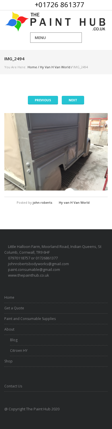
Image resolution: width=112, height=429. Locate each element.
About (9, 329)
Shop (8, 361)
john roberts (42, 202)
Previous (43, 100)
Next (73, 100)
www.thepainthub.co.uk (28, 275)
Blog (14, 339)
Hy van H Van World (55, 67)
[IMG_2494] (56, 152)
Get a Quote (14, 308)
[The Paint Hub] (56, 21)
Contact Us (13, 386)
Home (32, 67)
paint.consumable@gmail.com (34, 269)
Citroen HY (19, 350)
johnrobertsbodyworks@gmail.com (38, 263)
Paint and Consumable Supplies (30, 318)
